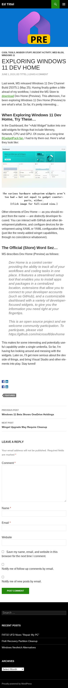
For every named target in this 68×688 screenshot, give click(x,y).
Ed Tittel (8, 4)
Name (6, 508)
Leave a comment (38, 74)
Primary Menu (64, 4)
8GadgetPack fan (12, 138)
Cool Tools (8, 52)
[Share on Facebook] (3, 386)
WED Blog (58, 52)
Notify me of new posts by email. (21, 581)
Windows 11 (8, 55)
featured (10, 395)
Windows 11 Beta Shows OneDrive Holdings (28, 412)
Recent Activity (42, 52)
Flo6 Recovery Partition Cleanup (19, 641)
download (8, 96)
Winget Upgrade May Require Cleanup (24, 425)
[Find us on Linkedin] (6, 381)
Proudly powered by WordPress (17, 684)
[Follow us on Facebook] (3, 381)
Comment (9, 462)
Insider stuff (24, 52)
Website (7, 537)
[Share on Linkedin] (6, 386)
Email (6, 522)
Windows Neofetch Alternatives (19, 647)
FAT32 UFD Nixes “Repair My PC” (20, 634)
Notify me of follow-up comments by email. (28, 568)
